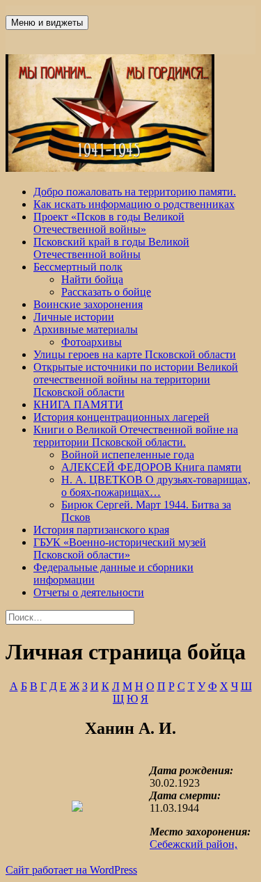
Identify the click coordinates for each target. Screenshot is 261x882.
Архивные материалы (85, 329)
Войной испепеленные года (127, 454)
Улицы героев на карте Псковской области (134, 354)
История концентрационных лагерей (121, 417)
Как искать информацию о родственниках (134, 204)
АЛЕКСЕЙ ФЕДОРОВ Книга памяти (151, 467)
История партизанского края (101, 530)
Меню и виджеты (47, 22)
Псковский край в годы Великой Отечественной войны (111, 248)
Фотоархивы (91, 342)
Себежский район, (193, 844)
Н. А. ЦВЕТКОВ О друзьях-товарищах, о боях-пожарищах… (156, 486)
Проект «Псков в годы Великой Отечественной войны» (108, 223)
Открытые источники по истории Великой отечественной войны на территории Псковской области (135, 379)
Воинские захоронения (88, 304)
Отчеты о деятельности (88, 592)
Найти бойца (92, 279)
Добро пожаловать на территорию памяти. (134, 192)
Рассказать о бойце (106, 292)
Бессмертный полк (77, 267)
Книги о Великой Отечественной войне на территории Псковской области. (135, 436)
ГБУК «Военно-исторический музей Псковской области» (119, 548)
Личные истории (73, 317)
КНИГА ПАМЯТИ (78, 404)
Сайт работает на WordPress (71, 870)
